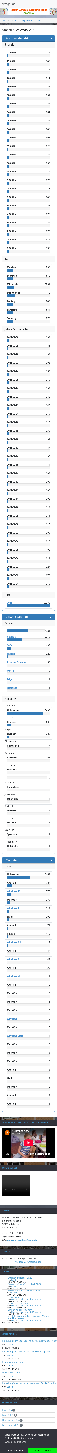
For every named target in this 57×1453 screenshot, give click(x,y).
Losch (14, 1280)
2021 (38, 20)
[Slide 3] (33, 13)
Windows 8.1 (14, 942)
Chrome (11, 636)
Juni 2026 (7, 1409)
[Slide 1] (23, 13)
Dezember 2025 (10, 1420)
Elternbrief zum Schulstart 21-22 (24, 1284)
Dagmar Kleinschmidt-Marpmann (27, 1299)
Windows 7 (13, 908)
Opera (10, 670)
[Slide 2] (28, 13)
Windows (12, 1018)
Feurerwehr (13, 1297)
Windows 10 (13, 891)
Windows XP (14, 976)
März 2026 (8, 1415)
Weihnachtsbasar (11, 1372)
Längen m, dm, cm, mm (19, 1309)
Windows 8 (13, 959)
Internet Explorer (16, 662)
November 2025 (11, 1425)
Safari (10, 645)
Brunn (14, 1286)
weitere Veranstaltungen (28, 1261)
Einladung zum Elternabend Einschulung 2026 (26, 1351)
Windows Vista (15, 1035)
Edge (9, 679)
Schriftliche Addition (18, 1303)
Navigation (8, 4)
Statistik (14, 20)
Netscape (12, 687)
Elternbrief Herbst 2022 (19, 1277)
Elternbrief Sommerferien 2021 (23, 1290)
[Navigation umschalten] (51, 4)
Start (4, 20)
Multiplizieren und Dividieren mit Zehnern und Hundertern (29, 1317)
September (27, 20)
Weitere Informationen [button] (15, 1442)
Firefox (11, 653)
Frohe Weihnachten (12, 1362)
